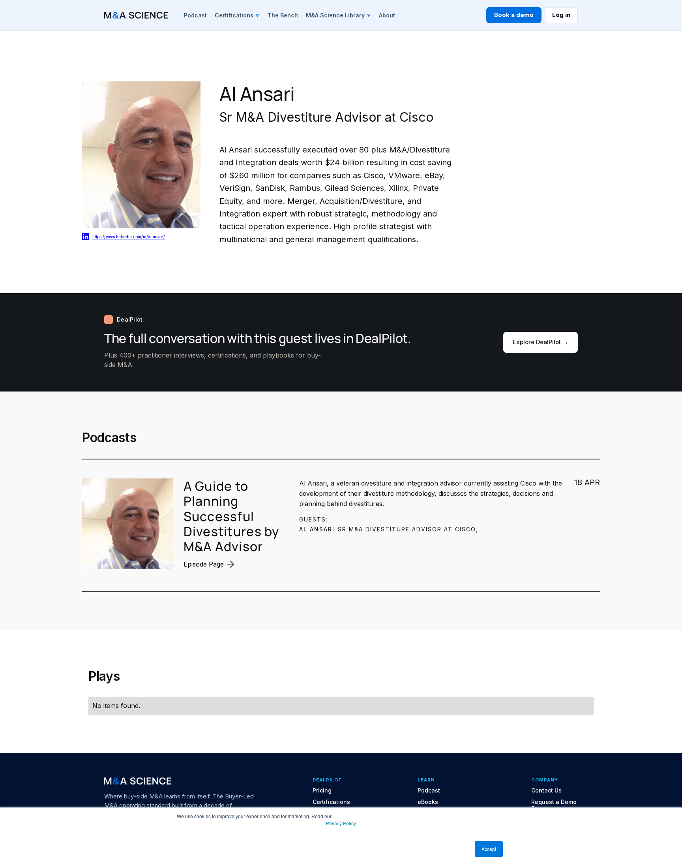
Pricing (322, 790)
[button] (237, 15)
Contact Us (546, 790)
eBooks (428, 802)
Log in (561, 15)
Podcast (429, 790)
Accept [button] (489, 848)
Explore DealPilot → (540, 342)
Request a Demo (554, 802)
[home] (136, 15)
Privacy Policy (341, 823)
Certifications (331, 802)
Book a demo (514, 15)
